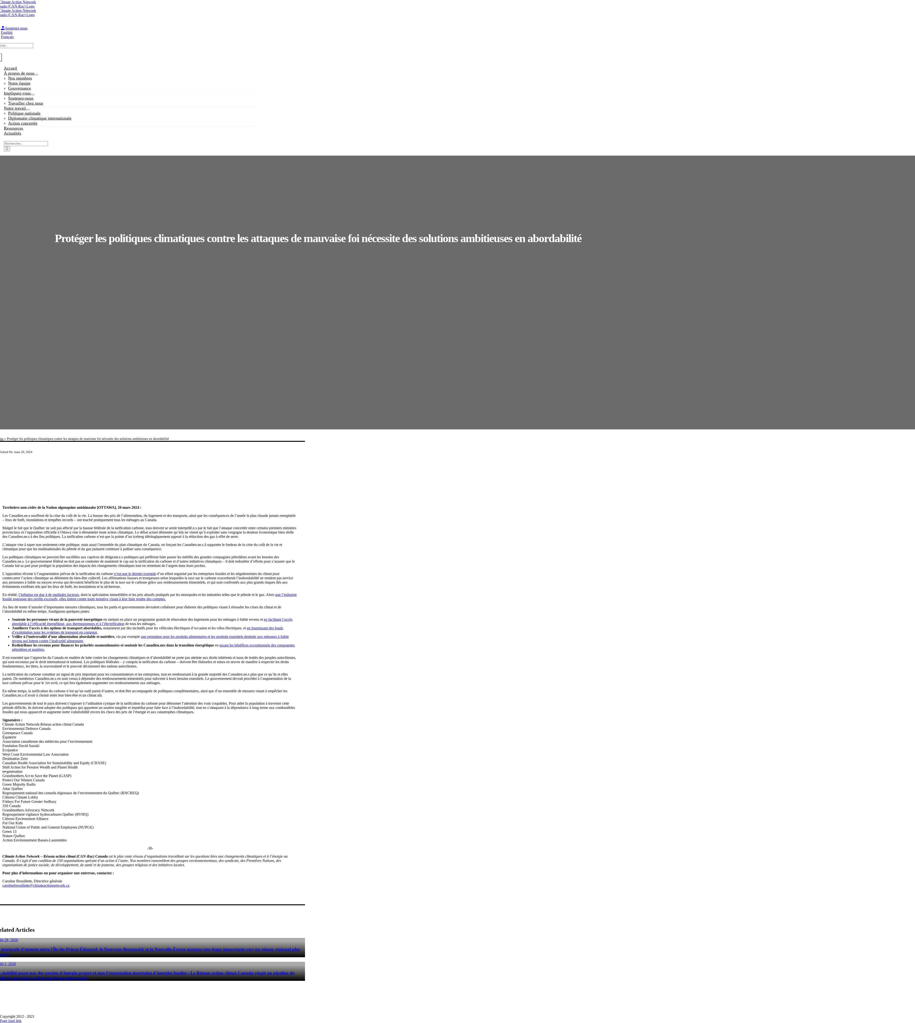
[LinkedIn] (18, 1012)
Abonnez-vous (414, 1003)
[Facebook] (2, 1012)
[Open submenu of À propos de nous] (36, 74)
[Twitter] (7, 1012)
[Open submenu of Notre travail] (28, 109)
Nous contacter (510, 1003)
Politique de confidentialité (461, 1003)
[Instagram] (13, 1012)
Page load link (10, 1021)
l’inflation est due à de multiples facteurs (49, 595)
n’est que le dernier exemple (135, 574)
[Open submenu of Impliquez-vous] (33, 94)
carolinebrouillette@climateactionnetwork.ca (35, 885)
